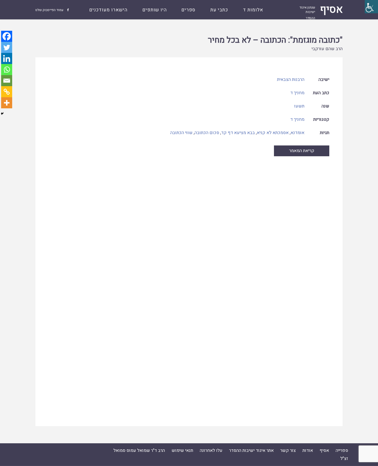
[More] (6, 102)
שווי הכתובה (181, 132)
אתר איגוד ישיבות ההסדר (251, 450)
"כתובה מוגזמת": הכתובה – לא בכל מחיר (275, 40)
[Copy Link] (6, 91)
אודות (307, 450)
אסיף (324, 450)
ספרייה (342, 450)
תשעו (299, 106)
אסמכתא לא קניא (273, 132)
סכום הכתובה (207, 132)
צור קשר (288, 450)
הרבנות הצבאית (290, 79)
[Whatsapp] (6, 69)
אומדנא (297, 132)
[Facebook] (6, 36)
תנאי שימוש (182, 450)
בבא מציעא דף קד (238, 132)
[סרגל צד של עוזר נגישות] (371, 6)
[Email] (6, 80)
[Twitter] (6, 47)
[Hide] (2, 113)
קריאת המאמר (301, 150)
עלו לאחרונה (211, 450)
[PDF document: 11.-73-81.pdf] (189, 285)
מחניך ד (297, 92)
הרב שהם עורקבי (327, 48)
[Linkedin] (6, 58)
